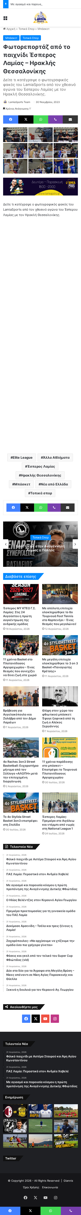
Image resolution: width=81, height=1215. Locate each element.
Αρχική (10, 28)
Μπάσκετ (43, 28)
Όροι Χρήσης (31, 1187)
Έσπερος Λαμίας (41, 466)
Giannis (68, 1180)
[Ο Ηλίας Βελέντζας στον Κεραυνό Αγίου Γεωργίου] (15, 1126)
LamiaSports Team (19, 102)
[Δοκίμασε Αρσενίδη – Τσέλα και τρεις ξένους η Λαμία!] (41, 1126)
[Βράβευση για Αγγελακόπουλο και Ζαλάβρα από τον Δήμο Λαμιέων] (21, 696)
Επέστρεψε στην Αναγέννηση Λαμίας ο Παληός (40, 548)
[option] (40, 544)
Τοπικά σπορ (41, 493)
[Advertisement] (40, 406)
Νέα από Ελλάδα (54, 484)
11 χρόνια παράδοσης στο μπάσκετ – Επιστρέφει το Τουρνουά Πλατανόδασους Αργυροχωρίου (59, 769)
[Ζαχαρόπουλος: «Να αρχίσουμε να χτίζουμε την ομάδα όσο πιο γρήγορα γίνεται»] (66, 1126)
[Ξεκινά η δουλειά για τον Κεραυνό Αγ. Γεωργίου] (66, 1141)
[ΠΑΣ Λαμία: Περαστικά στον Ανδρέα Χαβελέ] (41, 1111)
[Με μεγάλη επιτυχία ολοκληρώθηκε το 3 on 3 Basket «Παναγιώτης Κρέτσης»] (60, 645)
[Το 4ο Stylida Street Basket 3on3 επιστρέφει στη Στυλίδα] (21, 803)
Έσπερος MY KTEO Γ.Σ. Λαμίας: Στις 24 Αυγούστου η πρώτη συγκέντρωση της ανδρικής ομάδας (19, 616)
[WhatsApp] (40, 119)
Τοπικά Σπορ (26, 28)
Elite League (23, 457)
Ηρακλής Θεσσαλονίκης (41, 475)
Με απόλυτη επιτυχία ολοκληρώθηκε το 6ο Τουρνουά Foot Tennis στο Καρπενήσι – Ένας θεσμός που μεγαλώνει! (59, 616)
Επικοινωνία (50, 1187)
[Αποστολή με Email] (70, 119)
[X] (25, 119)
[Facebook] (10, 119)
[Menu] (5, 19)
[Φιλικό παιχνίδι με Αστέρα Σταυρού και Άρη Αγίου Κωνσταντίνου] (15, 1111)
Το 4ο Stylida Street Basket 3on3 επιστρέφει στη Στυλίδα (20, 820)
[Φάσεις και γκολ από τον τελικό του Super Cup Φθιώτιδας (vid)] (15, 1141)
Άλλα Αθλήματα (56, 457)
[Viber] (55, 119)
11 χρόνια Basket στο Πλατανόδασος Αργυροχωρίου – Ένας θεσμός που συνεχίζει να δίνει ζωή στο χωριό (20, 667)
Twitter (10, 1158)
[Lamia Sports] (40, 17)
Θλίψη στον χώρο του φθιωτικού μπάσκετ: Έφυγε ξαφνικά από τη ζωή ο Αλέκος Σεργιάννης (58, 718)
